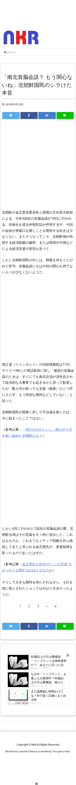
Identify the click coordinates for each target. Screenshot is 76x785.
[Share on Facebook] (29, 115)
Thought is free (61, 751)
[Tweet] (11, 115)
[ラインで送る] (65, 115)
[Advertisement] (38, 166)
